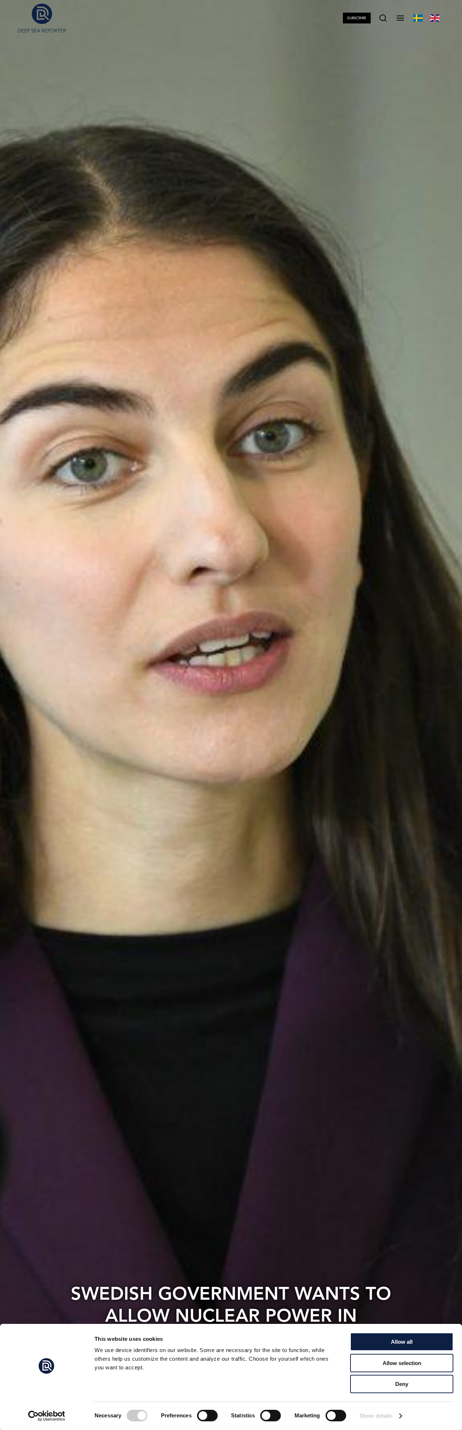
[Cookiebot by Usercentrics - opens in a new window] (46, 1416)
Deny (401, 1384)
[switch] (207, 1415)
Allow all (402, 1342)
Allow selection (402, 1363)
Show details (375, 1416)
